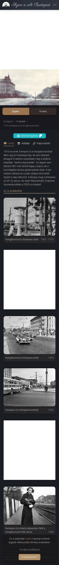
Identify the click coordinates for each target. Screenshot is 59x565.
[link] (25, 5)
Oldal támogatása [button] (29, 136)
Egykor (15, 111)
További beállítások (29, 549)
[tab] (10, 143)
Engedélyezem (29, 557)
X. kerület (21, 121)
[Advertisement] (29, 39)
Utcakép (43, 111)
